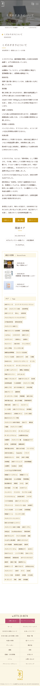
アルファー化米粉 (9, 357)
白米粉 (20, 466)
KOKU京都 (29, 387)
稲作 (27, 483)
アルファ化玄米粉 (21, 536)
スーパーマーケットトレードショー (24, 304)
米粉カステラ (19, 357)
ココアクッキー (9, 339)
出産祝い (25, 339)
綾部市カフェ (22, 562)
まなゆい (30, 549)
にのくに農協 (28, 413)
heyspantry (19, 453)
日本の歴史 (7, 488)
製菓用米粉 (7, 557)
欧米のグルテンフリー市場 (12, 418)
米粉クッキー (25, 335)
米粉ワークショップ (17, 461)
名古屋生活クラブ (28, 440)
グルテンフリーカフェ (10, 549)
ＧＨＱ (21, 483)
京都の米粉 (7, 405)
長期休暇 (17, 392)
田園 (29, 536)
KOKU (17, 457)
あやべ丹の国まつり (19, 387)
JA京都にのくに (18, 413)
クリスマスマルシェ (10, 496)
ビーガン (32, 361)
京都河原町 (27, 531)
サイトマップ (30, 664)
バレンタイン (8, 492)
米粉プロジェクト (9, 536)
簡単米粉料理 (18, 322)
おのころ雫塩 (8, 348)
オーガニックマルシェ (10, 435)
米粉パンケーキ (9, 313)
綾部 (20, 579)
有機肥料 (7, 440)
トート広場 (7, 409)
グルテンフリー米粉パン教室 (12, 527)
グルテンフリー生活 (20, 505)
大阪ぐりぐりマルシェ (18, 409)
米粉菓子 (30, 505)
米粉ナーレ (16, 405)
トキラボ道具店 (9, 501)
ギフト (22, 570)
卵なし (17, 313)
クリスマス (17, 492)
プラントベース (9, 505)
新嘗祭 (15, 483)
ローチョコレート (9, 365)
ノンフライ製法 (19, 553)
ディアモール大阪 (26, 492)
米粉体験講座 (27, 461)
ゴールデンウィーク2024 (11, 396)
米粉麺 (24, 575)
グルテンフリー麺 (16, 440)
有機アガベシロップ (24, 378)
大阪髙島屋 (27, 509)
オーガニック (8, 579)
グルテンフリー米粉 (14, 309)
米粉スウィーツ (9, 392)
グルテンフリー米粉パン (11, 326)
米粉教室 (7, 461)
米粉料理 (23, 313)
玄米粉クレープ (9, 566)
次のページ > (33, 220)
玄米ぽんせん (8, 361)
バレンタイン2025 (19, 514)
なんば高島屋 (17, 479)
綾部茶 (6, 562)
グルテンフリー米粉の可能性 (12, 422)
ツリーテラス (30, 448)
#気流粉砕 (30, 240)
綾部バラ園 (13, 562)
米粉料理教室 (25, 330)
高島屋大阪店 (8, 479)
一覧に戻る (20, 220)
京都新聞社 (26, 479)
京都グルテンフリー (10, 374)
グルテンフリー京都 (28, 383)
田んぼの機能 (18, 400)
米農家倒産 (13, 444)
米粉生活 (7, 531)
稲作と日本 (30, 396)
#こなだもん (20, 245)
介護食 (6, 426)
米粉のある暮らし (9, 453)
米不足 (6, 444)
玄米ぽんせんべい (9, 457)
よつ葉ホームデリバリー (11, 370)
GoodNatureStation (17, 531)
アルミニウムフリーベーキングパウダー (15, 317)
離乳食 (31, 422)
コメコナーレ (24, 405)
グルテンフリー (9, 570)
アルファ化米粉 (9, 509)
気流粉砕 (17, 575)
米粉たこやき (8, 387)
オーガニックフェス (24, 431)
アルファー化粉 (9, 575)
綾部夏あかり (22, 549)
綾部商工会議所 (18, 544)
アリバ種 (15, 488)
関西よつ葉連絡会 (24, 370)
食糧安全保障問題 (9, 352)
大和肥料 (7, 466)
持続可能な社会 (9, 400)
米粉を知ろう (8, 413)
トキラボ (29, 496)
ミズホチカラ (16, 335)
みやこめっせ (20, 374)
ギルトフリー (8, 343)
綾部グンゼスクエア (22, 540)
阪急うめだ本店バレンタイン (12, 522)
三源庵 (32, 357)
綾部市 (26, 544)
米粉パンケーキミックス (21, 501)
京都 (15, 579)
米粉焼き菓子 (20, 496)
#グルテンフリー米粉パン (15, 240)
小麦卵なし (18, 339)
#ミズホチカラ (20, 236)
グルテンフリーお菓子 (16, 426)
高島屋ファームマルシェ (11, 474)
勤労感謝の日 (8, 483)
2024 (6, 309)
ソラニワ (26, 453)
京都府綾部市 (27, 400)
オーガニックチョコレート (23, 365)
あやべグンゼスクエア (27, 557)
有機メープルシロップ (10, 378)
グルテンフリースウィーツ (21, 361)
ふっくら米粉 (18, 509)
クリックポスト (26, 343)
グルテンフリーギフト (10, 431)
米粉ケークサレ (26, 527)
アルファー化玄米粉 (21, 352)
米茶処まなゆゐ (30, 566)
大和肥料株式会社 (23, 435)
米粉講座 (25, 579)
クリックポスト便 (18, 348)
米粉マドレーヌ (9, 304)
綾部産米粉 (16, 557)
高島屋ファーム (24, 474)
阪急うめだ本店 (20, 448)
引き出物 (30, 575)
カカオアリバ (23, 488)
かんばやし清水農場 (10, 540)
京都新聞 (22, 396)
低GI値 (33, 378)
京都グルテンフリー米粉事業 (12, 330)
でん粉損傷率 (17, 383)
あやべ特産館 (8, 544)
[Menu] (37, 4)
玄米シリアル (29, 553)
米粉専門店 (25, 309)
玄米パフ (24, 422)
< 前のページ (7, 220)
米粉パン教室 (25, 457)
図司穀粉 (29, 409)
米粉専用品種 (8, 383)
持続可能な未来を (9, 448)
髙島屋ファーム (9, 514)
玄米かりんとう (9, 553)
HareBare (14, 466)
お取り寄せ (17, 343)
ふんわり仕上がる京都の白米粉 (13, 470)
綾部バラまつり (19, 566)
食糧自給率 (21, 444)
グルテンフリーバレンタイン (12, 518)
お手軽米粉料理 (9, 322)
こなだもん (7, 335)
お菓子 (17, 570)
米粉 (27, 357)
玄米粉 (28, 570)
